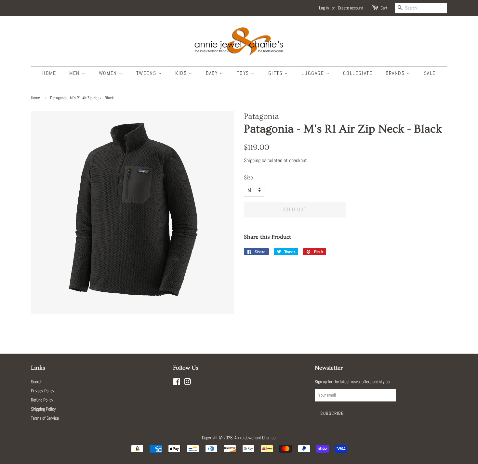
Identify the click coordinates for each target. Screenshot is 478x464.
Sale (430, 73)
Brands (396, 73)
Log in (324, 8)
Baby (212, 73)
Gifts (276, 73)
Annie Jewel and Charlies (254, 438)
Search (36, 382)
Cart (384, 8)
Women (109, 73)
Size (248, 177)
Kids (182, 73)
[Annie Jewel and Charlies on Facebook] (176, 383)
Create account (350, 8)
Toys (244, 73)
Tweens (147, 73)
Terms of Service (45, 418)
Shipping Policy (43, 409)
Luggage (313, 73)
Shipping (252, 160)
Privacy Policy (42, 391)
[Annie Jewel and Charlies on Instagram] (187, 383)
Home (49, 73)
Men (75, 73)
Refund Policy (42, 400)
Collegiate (357, 73)
